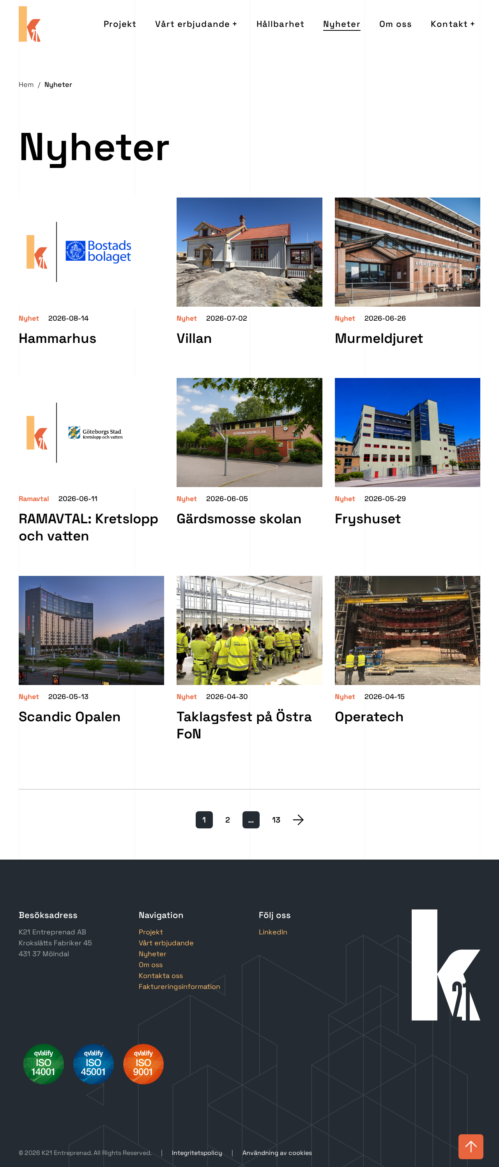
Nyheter (342, 23)
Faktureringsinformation (179, 986)
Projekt (120, 23)
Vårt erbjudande (192, 23)
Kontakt (449, 23)
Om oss (395, 23)
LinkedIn (273, 931)
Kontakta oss (161, 975)
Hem (26, 84)
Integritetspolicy (197, 1153)
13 (276, 820)
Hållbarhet (280, 23)
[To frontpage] (30, 24)
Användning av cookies (277, 1153)
